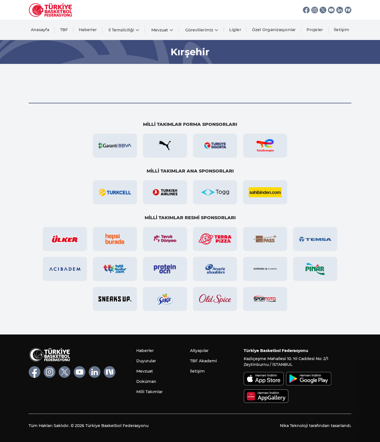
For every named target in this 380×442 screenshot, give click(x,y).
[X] (323, 10)
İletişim (341, 29)
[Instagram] (314, 10)
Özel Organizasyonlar (274, 29)
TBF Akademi (203, 360)
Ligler (235, 29)
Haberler (88, 29)
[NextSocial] (348, 10)
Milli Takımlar (149, 391)
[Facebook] (306, 10)
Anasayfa (40, 29)
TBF (64, 29)
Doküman (146, 381)
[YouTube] (331, 10)
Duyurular (146, 360)
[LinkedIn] (339, 10)
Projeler (315, 29)
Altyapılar (199, 350)
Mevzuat (144, 371)
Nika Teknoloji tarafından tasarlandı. (315, 425)
